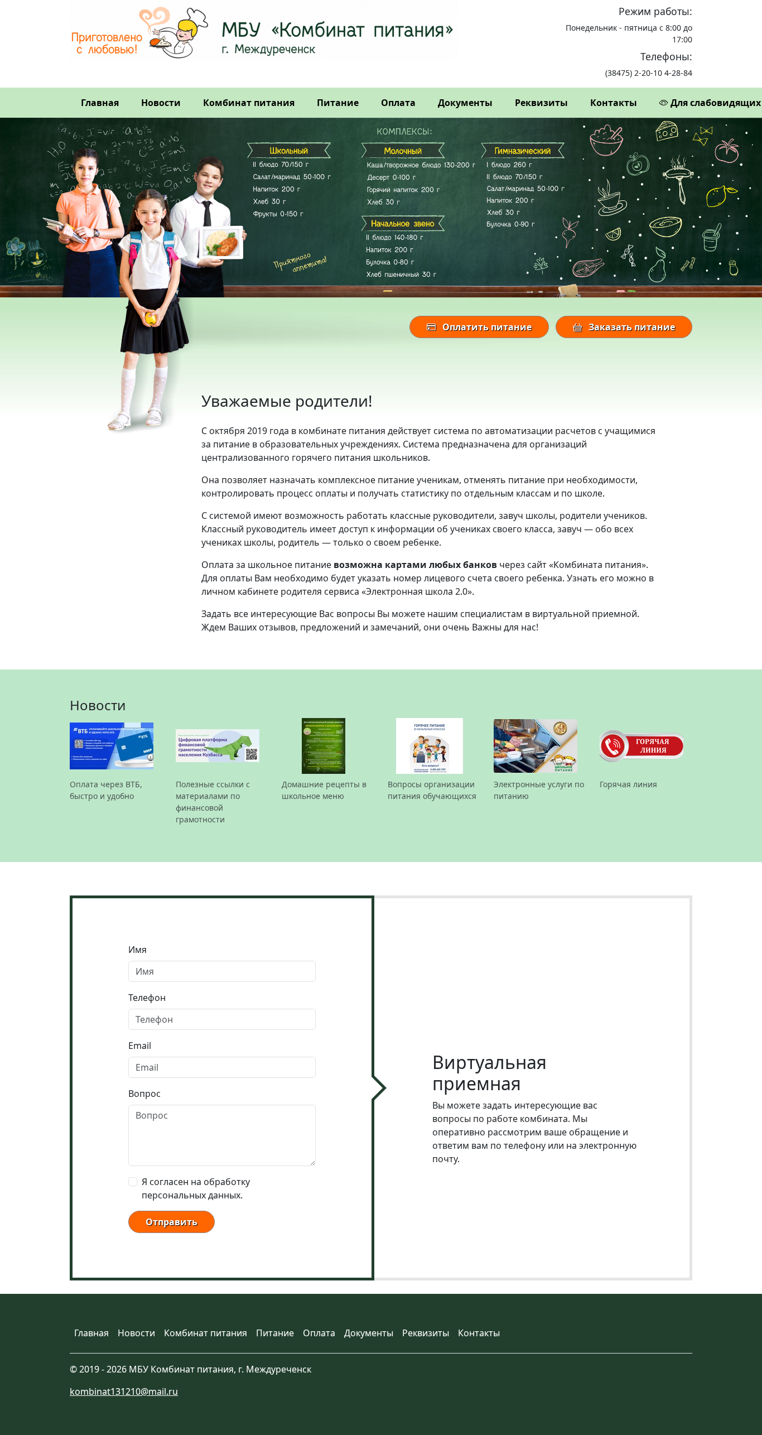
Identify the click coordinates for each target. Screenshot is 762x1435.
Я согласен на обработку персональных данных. (196, 1188)
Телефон (147, 997)
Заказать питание (630, 327)
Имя (137, 949)
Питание (338, 103)
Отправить (171, 1222)
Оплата (398, 103)
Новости (161, 103)
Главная (100, 103)
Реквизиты (541, 103)
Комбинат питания (249, 103)
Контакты (613, 103)
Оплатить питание (486, 327)
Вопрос (144, 1093)
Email (139, 1045)
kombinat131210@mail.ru (124, 1391)
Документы (465, 103)
